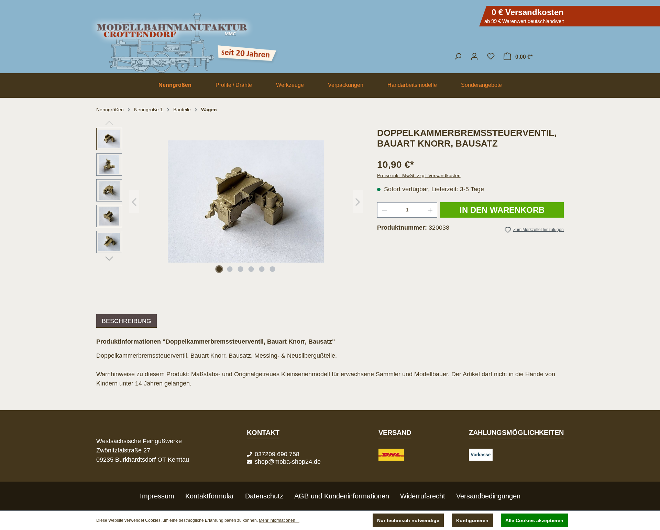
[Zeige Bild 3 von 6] (240, 269)
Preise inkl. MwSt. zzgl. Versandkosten (419, 175)
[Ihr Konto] (474, 56)
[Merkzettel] (491, 56)
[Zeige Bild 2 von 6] (230, 269)
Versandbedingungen (488, 496)
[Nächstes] (358, 201)
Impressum (157, 496)
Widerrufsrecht (422, 496)
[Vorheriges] (134, 201)
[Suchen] (458, 56)
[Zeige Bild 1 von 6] (219, 269)
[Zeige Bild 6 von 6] (272, 269)
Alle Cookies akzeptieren (534, 520)
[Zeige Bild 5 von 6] (262, 269)
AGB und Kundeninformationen (341, 496)
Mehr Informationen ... (279, 520)
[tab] (126, 321)
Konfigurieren (472, 520)
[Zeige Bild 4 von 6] (251, 269)
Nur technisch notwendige (408, 520)
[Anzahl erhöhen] (430, 210)
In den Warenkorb (502, 210)
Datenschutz (264, 496)
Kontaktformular (209, 496)
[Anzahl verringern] (384, 210)
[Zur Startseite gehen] (330, 39)
